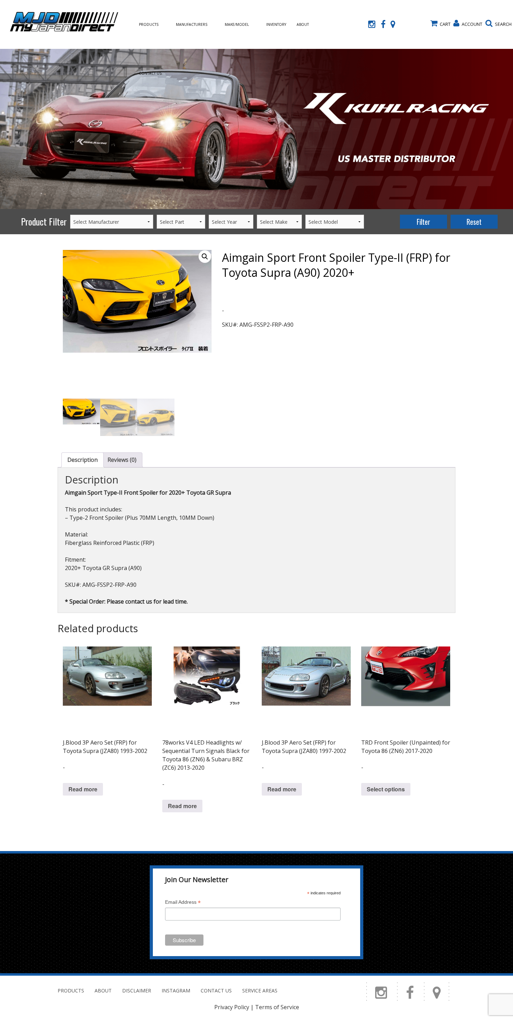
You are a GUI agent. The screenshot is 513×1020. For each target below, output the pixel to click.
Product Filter (44, 221)
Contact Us (150, 73)
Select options (386, 789)
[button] (205, 256)
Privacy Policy (231, 1007)
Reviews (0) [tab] (121, 460)
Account (472, 24)
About (303, 24)
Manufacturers (191, 24)
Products (148, 24)
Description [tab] (82, 460)
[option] (256, 129)
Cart (445, 24)
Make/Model (237, 24)
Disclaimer (136, 990)
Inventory (276, 24)
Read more (82, 789)
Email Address (183, 903)
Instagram (176, 990)
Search (503, 24)
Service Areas (259, 990)
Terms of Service (277, 1007)
